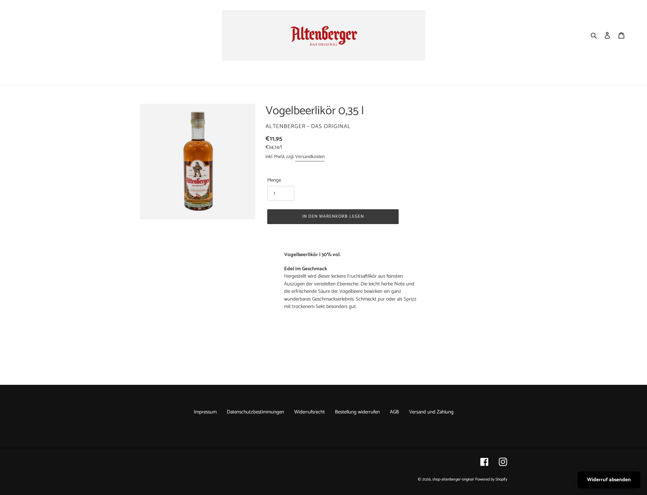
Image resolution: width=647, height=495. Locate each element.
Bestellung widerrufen (357, 412)
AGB (394, 412)
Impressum (205, 412)
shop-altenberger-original (453, 479)
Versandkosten (310, 157)
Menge (274, 180)
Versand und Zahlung (431, 412)
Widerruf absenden (609, 479)
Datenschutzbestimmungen (255, 412)
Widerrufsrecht (309, 412)
